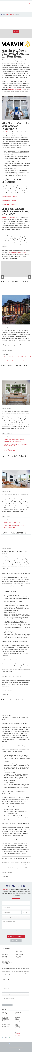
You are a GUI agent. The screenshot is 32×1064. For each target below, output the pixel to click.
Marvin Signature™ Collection (9, 196)
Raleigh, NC (19, 951)
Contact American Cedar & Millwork (17, 252)
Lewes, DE (4, 951)
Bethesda (18, 956)
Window (8, 132)
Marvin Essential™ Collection (9, 204)
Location (16, 930)
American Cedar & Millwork (8, 217)
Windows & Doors (10, 14)
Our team (5, 889)
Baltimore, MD (5, 961)
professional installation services (16, 89)
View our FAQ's (16, 940)
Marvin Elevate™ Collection (9, 200)
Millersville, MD (5, 956)
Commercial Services (6, 1024)
